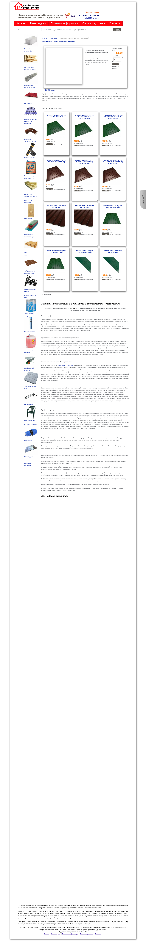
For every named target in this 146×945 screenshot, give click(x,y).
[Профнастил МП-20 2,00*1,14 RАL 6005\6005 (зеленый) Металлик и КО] (111, 139)
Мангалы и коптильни (31, 425)
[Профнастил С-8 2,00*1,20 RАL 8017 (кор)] (111, 273)
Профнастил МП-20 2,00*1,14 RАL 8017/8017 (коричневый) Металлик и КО (113, 162)
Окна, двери (28, 218)
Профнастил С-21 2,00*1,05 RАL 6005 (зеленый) (112, 206)
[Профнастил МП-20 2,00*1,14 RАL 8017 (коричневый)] (55, 182)
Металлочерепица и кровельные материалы (30, 121)
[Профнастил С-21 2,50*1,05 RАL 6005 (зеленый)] (55, 273)
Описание (48, 89)
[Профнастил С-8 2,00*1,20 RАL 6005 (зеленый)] (83, 273)
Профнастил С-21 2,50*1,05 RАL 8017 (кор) (84, 206)
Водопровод (28, 441)
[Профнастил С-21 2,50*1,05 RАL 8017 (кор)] (83, 228)
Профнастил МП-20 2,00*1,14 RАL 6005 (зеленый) (56, 116)
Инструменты (28, 404)
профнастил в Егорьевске (65, 365)
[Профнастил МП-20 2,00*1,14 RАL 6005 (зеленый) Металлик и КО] (83, 139)
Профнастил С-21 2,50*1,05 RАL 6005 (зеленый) (56, 251)
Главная (44, 38)
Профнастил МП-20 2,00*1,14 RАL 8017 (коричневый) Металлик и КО (84, 162)
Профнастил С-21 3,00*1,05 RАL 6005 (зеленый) (58, 41)
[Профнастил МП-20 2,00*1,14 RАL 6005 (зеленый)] (55, 137)
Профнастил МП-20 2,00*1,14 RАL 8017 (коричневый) (56, 161)
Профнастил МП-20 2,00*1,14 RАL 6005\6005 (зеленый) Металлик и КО (112, 117)
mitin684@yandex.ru (92, 18)
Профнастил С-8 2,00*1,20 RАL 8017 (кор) (113, 251)
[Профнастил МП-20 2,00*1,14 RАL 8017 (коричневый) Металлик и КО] (83, 184)
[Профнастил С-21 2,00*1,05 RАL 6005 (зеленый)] (111, 228)
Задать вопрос (92, 12)
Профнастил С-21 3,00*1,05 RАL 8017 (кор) (56, 206)
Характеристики (50, 90)
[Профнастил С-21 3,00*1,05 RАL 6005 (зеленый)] (64, 84)
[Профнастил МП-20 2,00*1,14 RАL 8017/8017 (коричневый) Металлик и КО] (111, 184)
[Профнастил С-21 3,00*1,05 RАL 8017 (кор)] (55, 228)
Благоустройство (29, 420)
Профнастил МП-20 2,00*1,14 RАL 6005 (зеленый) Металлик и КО (84, 117)
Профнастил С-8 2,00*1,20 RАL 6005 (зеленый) (85, 251)
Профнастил (53, 38)
